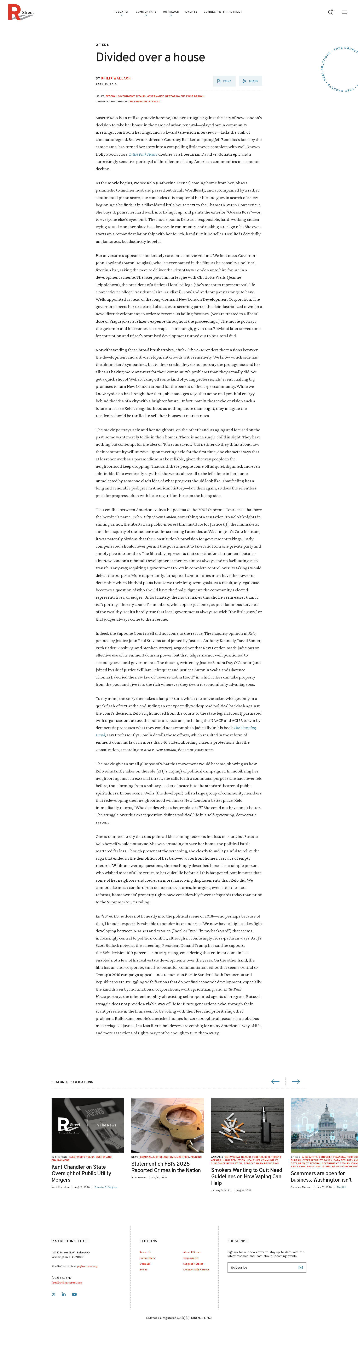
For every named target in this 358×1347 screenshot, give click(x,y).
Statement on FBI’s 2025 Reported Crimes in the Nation (166, 1167)
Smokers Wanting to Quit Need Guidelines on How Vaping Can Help (246, 1177)
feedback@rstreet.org (67, 1282)
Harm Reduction (234, 1160)
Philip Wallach (116, 79)
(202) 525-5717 (61, 1277)
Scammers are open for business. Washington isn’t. (322, 1177)
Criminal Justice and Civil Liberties (164, 1157)
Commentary (147, 1257)
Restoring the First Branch (184, 96)
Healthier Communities (263, 1160)
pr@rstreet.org (87, 1266)
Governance (155, 96)
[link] (54, 1295)
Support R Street (193, 1263)
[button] (250, 81)
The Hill (341, 1187)
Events (191, 12)
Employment (190, 1257)
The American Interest (144, 101)
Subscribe (301, 1267)
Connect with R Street (223, 12)
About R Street (192, 1252)
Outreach (171, 12)
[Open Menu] (344, 12)
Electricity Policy (81, 1157)
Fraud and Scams (319, 1166)
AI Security (309, 1157)
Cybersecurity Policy (317, 1160)
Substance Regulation (226, 1163)
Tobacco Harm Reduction (261, 1163)
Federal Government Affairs (126, 96)
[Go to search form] (330, 12)
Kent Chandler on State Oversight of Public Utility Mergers (81, 1174)
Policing (196, 1157)
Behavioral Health (238, 1157)
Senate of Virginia (106, 1187)
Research (144, 1252)
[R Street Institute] (21, 12)
